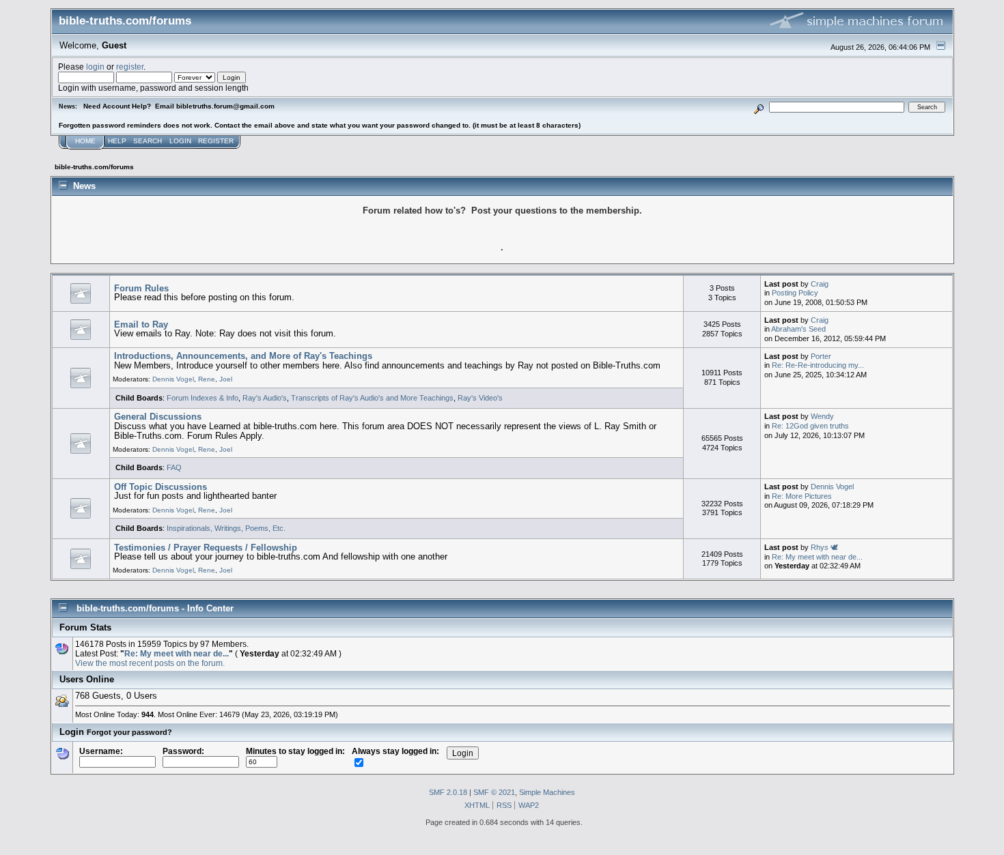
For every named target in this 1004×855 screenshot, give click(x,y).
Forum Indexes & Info (202, 398)
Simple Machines (547, 792)
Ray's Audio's (264, 398)
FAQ (174, 467)
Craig (819, 284)
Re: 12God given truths (810, 426)
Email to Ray (141, 324)
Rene (206, 379)
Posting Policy (795, 293)
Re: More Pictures (802, 496)
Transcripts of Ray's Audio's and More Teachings (372, 398)
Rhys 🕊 (824, 547)
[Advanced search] (758, 107)
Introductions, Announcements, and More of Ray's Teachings (243, 356)
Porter (821, 356)
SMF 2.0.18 (448, 792)
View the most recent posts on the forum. (150, 662)
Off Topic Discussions (160, 487)
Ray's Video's (480, 398)
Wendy (822, 416)
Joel (225, 379)
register (129, 66)
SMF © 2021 (494, 792)
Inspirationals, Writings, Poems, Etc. (226, 528)
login (95, 66)
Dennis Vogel (173, 379)
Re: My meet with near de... (817, 557)
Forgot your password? (129, 732)
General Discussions (157, 416)
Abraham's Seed (798, 329)
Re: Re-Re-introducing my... (818, 365)
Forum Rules (141, 288)
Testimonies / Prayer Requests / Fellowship (205, 547)
